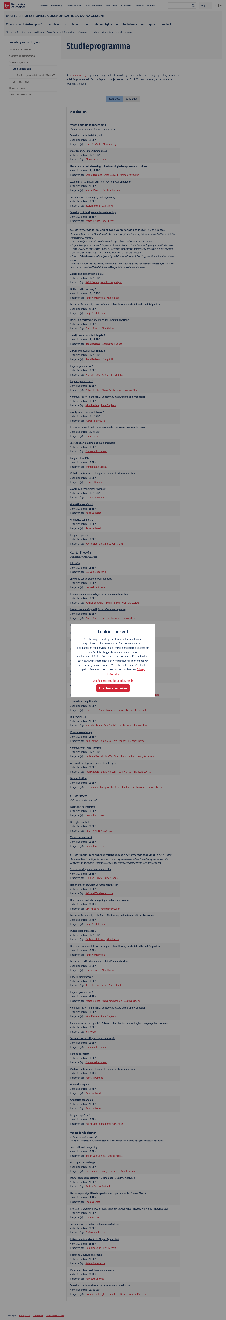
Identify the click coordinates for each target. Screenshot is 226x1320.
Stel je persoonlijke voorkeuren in (113, 681)
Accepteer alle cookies (113, 688)
